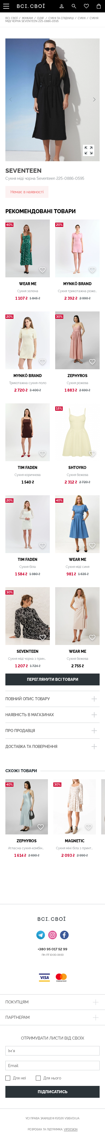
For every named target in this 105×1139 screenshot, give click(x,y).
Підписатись (53, 1091)
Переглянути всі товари (52, 679)
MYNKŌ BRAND (77, 284)
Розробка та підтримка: (53, 1129)
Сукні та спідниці (61, 18)
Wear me (27, 284)
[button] (94, 100)
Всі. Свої (11, 18)
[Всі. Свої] (32, 6)
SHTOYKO (77, 467)
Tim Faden (27, 467)
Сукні (81, 18)
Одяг (40, 18)
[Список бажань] (86, 6)
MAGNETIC (75, 841)
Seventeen (23, 170)
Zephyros (78, 376)
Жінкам (27, 18)
